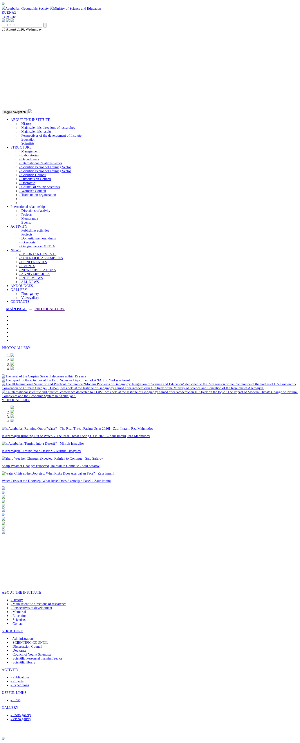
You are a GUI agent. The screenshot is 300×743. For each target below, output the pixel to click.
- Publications (20, 677)
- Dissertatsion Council (35, 179)
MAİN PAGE (16, 309)
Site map (9, 16)
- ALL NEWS (29, 282)
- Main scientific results (35, 131)
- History (25, 123)
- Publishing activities (34, 230)
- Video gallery (21, 719)
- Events (25, 222)
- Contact (17, 623)
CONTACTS (20, 301)
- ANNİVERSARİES (34, 274)
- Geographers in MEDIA (37, 246)
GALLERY (19, 290)
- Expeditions (20, 685)
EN (9, 12)
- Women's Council (32, 191)
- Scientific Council (32, 175)
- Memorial (18, 612)
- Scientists (26, 143)
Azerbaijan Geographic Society (27, 8)
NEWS (16, 250)
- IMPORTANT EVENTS (37, 254)
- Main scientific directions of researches (47, 127)
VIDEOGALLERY (16, 400)
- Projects (25, 214)
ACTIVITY (19, 226)
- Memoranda (28, 218)
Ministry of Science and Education (77, 8)
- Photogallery (29, 293)
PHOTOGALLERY (49, 309)
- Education (27, 139)
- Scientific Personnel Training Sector (45, 167)
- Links (15, 700)
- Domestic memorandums (37, 238)
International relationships (28, 206)
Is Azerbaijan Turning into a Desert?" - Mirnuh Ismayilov (41, 451)
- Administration (22, 638)
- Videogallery (29, 297)
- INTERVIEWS (31, 278)
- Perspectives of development (31, 608)
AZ (14, 12)
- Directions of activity (34, 210)
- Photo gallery (21, 715)
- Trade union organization (37, 195)
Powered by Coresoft (150, 735)
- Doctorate (27, 183)
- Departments (29, 159)
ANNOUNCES (22, 286)
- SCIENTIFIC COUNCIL (30, 642)
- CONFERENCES (33, 262)
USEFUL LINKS (14, 692)
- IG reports (27, 242)
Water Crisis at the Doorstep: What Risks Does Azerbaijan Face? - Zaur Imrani (56, 481)
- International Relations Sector (40, 163)
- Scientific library (23, 662)
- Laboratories (29, 155)
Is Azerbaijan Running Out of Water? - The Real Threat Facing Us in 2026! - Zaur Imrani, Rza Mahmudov (76, 436)
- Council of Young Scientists (39, 187)
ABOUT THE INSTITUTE (30, 119)
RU (4, 12)
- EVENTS (27, 266)
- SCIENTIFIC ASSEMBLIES (41, 258)
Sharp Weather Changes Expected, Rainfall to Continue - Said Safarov (50, 466)
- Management (29, 151)
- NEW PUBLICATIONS (37, 270)
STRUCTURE (21, 147)
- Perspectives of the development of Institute (50, 135)
